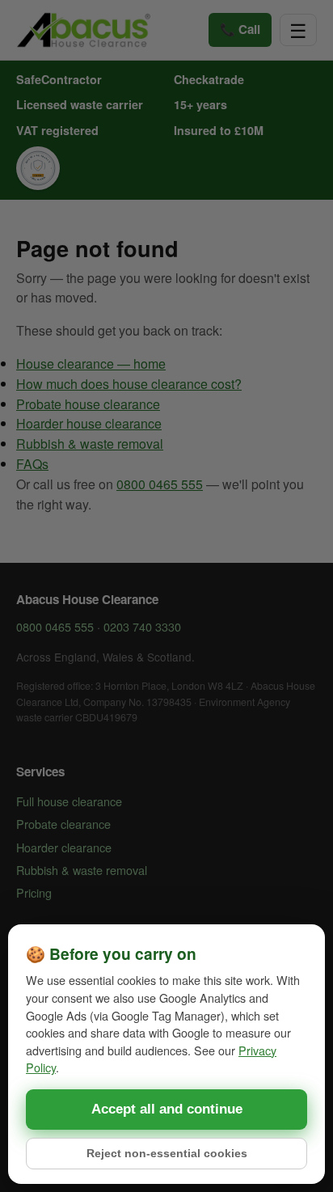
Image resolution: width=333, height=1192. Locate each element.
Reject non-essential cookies (166, 1154)
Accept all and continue (166, 1109)
